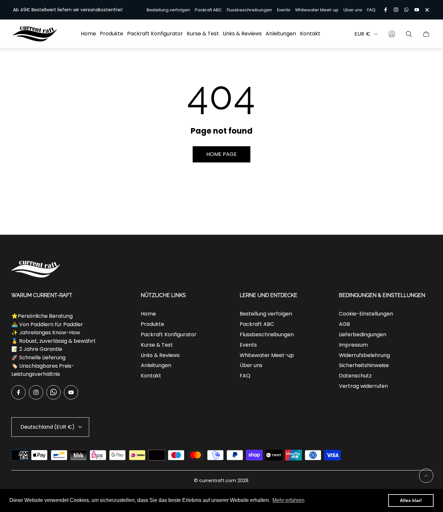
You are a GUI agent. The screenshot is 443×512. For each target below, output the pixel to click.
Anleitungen (156, 365)
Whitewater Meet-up (317, 10)
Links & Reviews (160, 355)
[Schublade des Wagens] (426, 34)
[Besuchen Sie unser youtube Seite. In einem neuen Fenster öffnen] (416, 9)
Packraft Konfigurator (169, 334)
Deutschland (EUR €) (47, 427)
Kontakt (151, 375)
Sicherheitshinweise (364, 365)
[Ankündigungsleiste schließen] (427, 10)
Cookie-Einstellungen (366, 313)
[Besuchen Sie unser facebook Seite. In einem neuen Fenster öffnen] (385, 9)
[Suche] (409, 34)
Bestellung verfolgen (168, 10)
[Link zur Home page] (35, 270)
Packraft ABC (208, 10)
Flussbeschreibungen (249, 10)
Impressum (353, 345)
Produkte (152, 324)
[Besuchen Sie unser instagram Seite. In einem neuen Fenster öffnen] (396, 9)
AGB (344, 324)
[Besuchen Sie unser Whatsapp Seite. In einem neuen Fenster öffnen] (406, 9)
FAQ (371, 10)
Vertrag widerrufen (363, 386)
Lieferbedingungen (362, 334)
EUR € (362, 34)
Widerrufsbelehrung (364, 355)
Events (283, 10)
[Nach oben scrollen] (426, 476)
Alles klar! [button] (411, 500)
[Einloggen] (392, 34)
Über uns (352, 10)
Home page (221, 154)
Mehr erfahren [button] (288, 500)
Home (148, 313)
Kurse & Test (157, 345)
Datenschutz (355, 375)
